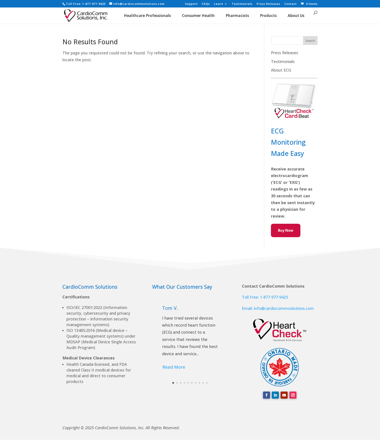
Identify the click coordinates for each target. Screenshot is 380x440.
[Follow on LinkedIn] (275, 395)
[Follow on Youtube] (284, 395)
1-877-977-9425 (94, 4)
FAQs (206, 4)
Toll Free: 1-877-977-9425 (265, 297)
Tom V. (170, 308)
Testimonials (242, 4)
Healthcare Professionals (147, 15)
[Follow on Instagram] (292, 395)
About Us (296, 15)
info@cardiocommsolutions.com (284, 308)
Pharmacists (237, 15)
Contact (290, 4)
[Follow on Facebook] (266, 395)
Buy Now (285, 230)
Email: (248, 308)
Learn (218, 4)
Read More (174, 367)
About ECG (281, 70)
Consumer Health (198, 15)
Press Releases (268, 4)
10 (207, 383)
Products (268, 15)
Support (191, 4)
